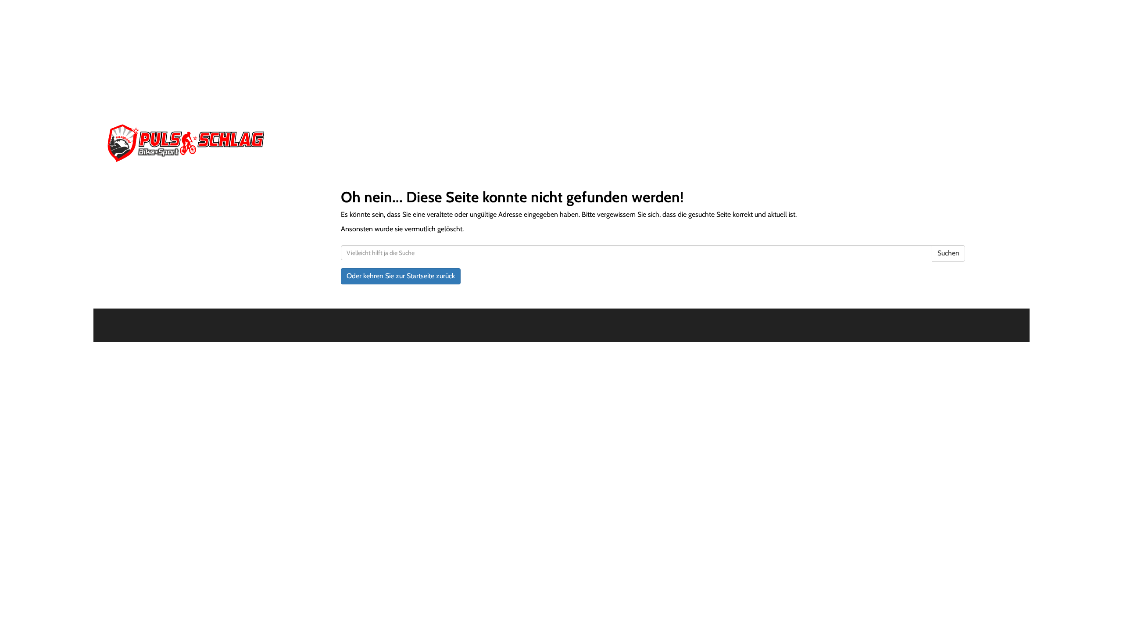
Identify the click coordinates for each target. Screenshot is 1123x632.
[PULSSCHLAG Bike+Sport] (292, 143)
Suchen (948, 253)
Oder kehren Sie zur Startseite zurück (401, 276)
